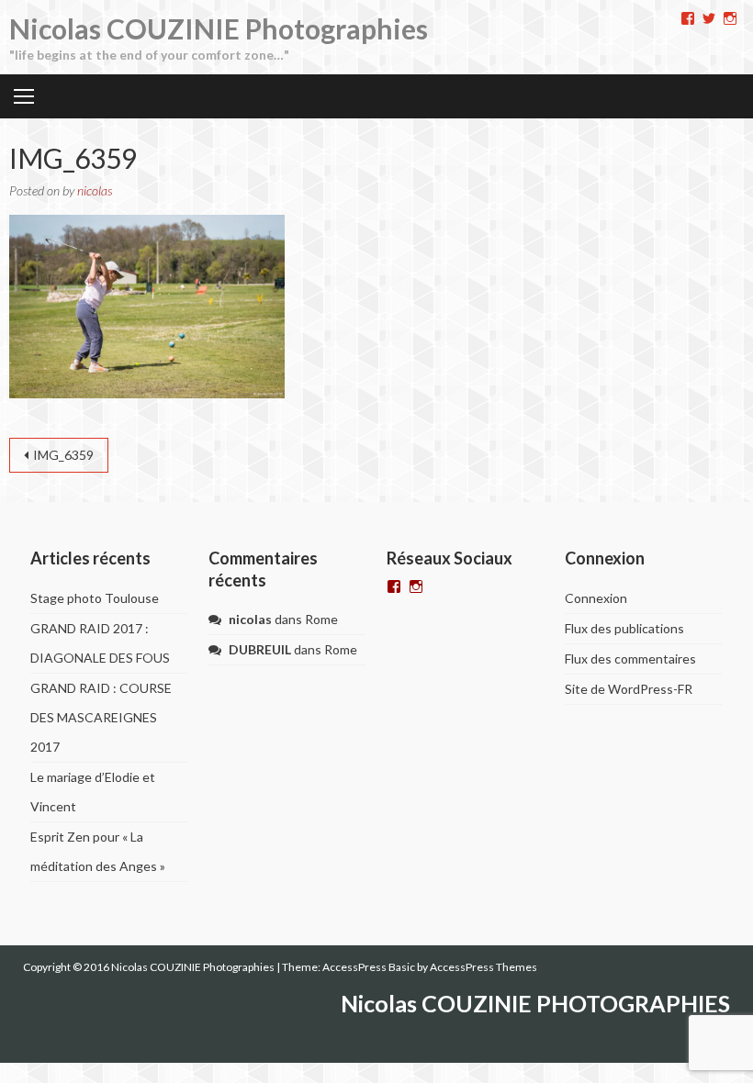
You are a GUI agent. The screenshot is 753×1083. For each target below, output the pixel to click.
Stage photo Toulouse (94, 598)
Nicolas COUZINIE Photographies (218, 28)
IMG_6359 (63, 455)
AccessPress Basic (368, 967)
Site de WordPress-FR (628, 689)
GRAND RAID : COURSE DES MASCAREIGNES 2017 (101, 717)
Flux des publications (624, 628)
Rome (321, 619)
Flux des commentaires (630, 658)
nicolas (94, 190)
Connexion (596, 598)
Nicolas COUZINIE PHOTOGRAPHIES (535, 1003)
